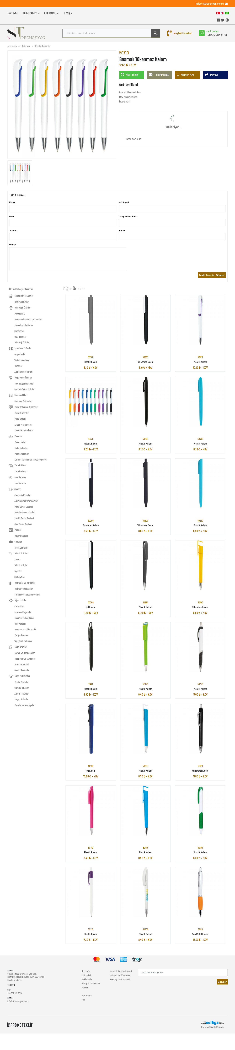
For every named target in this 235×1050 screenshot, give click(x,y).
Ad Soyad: (124, 202)
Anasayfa (12, 13)
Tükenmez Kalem (145, 361)
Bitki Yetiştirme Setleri (24, 383)
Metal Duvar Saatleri (23, 506)
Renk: (12, 216)
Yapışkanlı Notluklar (23, 641)
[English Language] (222, 12)
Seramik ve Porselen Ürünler (27, 594)
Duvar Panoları (21, 535)
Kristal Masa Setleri (23, 424)
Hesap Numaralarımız (91, 983)
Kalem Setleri (20, 442)
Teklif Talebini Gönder (212, 275)
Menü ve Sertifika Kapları (25, 629)
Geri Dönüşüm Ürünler (24, 389)
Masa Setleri (20, 418)
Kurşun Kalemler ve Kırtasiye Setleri (30, 459)
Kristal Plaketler (21, 682)
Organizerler (20, 354)
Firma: (12, 202)
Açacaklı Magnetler (23, 612)
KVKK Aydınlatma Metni (120, 979)
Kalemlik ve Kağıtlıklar (24, 617)
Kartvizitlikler (20, 471)
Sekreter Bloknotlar (23, 401)
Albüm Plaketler (21, 693)
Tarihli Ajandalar (21, 360)
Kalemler (26, 46)
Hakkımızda (87, 979)
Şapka (17, 559)
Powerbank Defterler (23, 325)
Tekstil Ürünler (21, 565)
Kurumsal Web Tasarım (212, 1027)
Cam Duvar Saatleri (23, 524)
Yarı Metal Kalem (200, 770)
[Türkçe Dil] (218, 12)
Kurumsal (50, 13)
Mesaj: (12, 244)
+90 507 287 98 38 (216, 35)
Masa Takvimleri (21, 664)
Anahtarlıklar (20, 483)
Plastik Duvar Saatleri (24, 518)
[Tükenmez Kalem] (145, 320)
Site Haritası (87, 995)
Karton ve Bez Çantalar (24, 652)
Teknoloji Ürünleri (22, 342)
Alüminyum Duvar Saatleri (26, 500)
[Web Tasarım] (212, 1022)
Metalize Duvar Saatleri (24, 512)
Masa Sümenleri (21, 413)
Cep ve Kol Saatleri (22, 495)
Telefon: (13, 230)
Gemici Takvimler (22, 670)
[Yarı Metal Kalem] (200, 729)
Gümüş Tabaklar (21, 687)
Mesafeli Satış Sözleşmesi (121, 971)
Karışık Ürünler (21, 635)
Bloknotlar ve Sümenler (24, 658)
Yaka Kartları (20, 623)
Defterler (18, 365)
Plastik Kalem (90, 361)
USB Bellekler (20, 336)
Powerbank (19, 313)
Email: (122, 230)
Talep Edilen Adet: (128, 216)
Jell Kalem (90, 607)
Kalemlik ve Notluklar (23, 430)
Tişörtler (18, 571)
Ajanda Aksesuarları (23, 371)
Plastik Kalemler (42, 46)
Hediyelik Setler (21, 301)
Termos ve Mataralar (23, 588)
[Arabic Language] (227, 12)
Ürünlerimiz (29, 13)
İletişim (68, 13)
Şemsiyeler (19, 576)
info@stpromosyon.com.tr (210, 3)
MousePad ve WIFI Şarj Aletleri (28, 319)
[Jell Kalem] (91, 565)
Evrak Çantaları (21, 547)
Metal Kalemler (21, 448)
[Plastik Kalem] (91, 320)
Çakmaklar (19, 606)
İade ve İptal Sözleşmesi (120, 975)
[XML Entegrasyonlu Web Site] (20, 1024)
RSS (83, 999)
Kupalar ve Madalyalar (24, 705)
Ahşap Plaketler (21, 699)
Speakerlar (19, 330)
